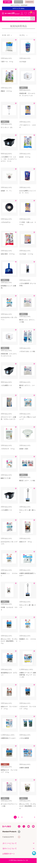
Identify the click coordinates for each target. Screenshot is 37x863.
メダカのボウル (5, 222)
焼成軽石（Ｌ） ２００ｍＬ (9, 574)
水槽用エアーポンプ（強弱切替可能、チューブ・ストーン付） (27, 675)
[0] (29, 13)
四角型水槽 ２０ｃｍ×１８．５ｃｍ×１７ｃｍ (27, 94)
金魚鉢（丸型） (24, 448)
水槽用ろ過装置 (24, 767)
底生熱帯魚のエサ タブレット (9, 674)
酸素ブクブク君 (5, 478)
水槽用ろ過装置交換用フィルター (27, 574)
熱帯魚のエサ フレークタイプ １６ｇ (9, 771)
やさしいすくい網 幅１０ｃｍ (27, 606)
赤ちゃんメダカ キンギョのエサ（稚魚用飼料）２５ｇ (27, 806)
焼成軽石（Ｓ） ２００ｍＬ (27, 640)
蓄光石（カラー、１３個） (27, 480)
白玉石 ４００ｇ (24, 157)
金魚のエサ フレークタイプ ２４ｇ (9, 707)
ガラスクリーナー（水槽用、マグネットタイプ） (8, 418)
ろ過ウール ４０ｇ (7, 61)
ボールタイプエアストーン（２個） (9, 805)
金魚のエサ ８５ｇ (25, 541)
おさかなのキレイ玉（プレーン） (9, 318)
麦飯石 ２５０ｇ (6, 91)
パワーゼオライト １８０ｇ (27, 126)
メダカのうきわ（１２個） (27, 351)
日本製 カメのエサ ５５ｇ (9, 608)
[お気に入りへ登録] (15, 40)
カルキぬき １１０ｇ (26, 254)
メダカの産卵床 (24, 738)
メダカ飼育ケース (6, 385)
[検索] (32, 18)
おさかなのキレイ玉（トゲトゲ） (9, 543)
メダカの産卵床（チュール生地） (27, 284)
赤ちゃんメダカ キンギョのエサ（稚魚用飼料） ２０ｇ (9, 641)
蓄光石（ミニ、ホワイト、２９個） (27, 321)
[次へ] (34, 817)
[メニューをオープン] (3, 13)
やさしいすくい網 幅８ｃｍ (27, 511)
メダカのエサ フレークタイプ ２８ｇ (27, 707)
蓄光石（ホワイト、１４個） (27, 386)
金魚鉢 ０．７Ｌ (6, 190)
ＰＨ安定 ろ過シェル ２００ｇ (27, 223)
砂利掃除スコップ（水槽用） (8, 287)
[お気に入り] (25, 13)
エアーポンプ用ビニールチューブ (27, 418)
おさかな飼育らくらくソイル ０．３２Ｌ (27, 192)
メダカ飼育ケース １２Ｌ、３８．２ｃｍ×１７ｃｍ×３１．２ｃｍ (9, 159)
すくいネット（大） (7, 127)
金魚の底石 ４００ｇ (8, 254)
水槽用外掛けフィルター (8, 738)
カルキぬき (22, 61)
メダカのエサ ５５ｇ (8, 448)
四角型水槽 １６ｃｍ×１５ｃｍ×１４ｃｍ (9, 355)
